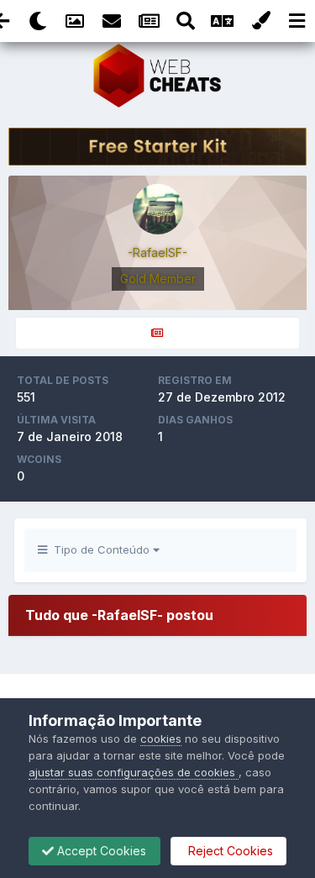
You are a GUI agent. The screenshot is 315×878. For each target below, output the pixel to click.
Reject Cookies (229, 851)
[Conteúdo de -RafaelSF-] (157, 333)
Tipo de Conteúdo (100, 549)
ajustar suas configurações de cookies (134, 772)
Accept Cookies (100, 851)
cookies (160, 738)
